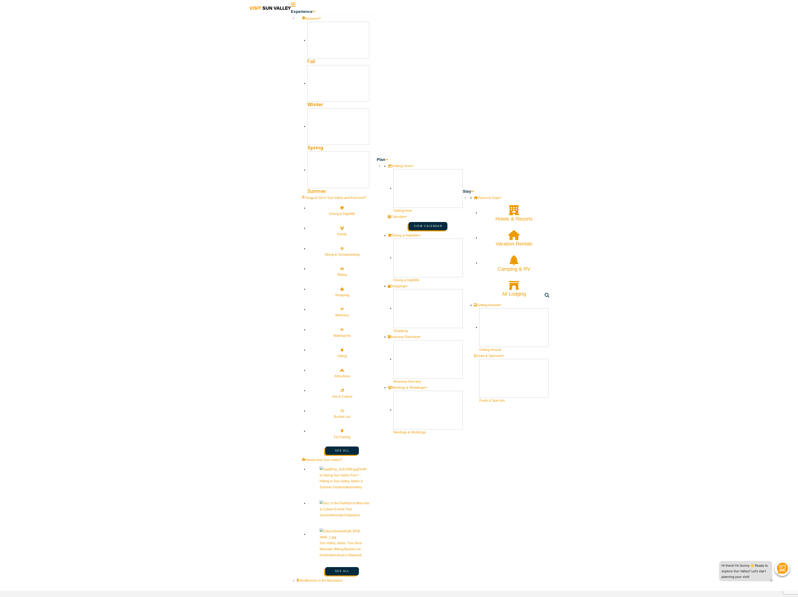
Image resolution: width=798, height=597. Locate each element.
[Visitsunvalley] (548, 295)
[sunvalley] (270, 7)
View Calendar (428, 226)
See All (342, 450)
